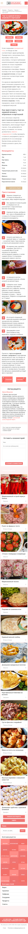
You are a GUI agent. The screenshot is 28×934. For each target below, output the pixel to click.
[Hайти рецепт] (26, 3)
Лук (3, 157)
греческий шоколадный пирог (11, 418)
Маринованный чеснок (10, 582)
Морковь (4, 165)
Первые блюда (7, 725)
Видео (4, 887)
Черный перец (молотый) (10, 171)
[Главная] (14, 3)
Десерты (5, 812)
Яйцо (3, 162)
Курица (19, 37)
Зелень (4, 173)
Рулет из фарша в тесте (11, 526)
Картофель (5, 160)
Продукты (5, 901)
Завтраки (6, 697)
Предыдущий (9, 379)
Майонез (4, 176)
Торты (14, 44)
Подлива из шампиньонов (11, 609)
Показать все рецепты (14, 816)
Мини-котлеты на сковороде (12, 750)
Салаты (18, 41)
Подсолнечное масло (8, 181)
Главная (4, 10)
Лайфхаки (5, 894)
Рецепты (10, 10)
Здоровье (5, 891)
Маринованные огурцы (9, 179)
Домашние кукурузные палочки (14, 665)
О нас (4, 928)
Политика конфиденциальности (16, 928)
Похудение (6, 897)
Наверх (14, 820)
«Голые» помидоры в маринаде (13, 554)
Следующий (19, 379)
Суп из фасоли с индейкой (11, 722)
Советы (5, 904)
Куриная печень (6, 154)
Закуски (16, 10)
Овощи (9, 41)
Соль (3, 168)
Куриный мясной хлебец (11, 637)
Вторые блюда (7, 529)
